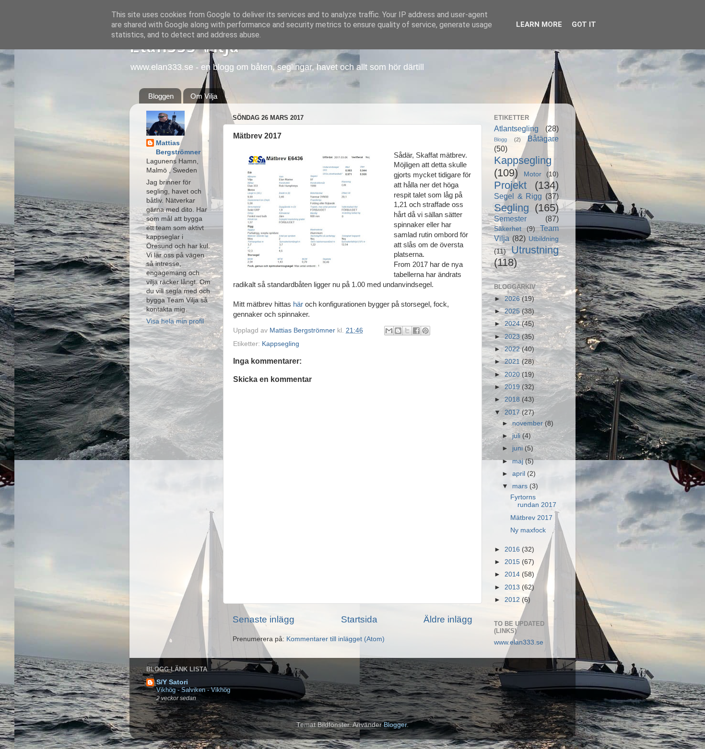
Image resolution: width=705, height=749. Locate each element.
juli (517, 435)
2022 (513, 349)
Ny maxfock (528, 530)
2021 (513, 361)
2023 (513, 336)
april (519, 473)
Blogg (500, 139)
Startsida (359, 619)
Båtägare (543, 138)
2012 (513, 599)
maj (518, 461)
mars (520, 486)
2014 (513, 574)
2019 (513, 387)
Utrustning (535, 250)
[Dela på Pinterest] (425, 330)
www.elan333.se (518, 642)
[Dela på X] (407, 330)
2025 (513, 311)
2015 (513, 561)
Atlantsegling (516, 128)
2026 (513, 298)
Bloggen (161, 96)
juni (518, 448)
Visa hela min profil (175, 321)
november (528, 423)
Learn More (539, 24)
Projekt (510, 185)
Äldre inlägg (447, 619)
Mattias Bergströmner (178, 147)
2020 (513, 374)
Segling (511, 208)
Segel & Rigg (518, 196)
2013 (513, 587)
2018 (513, 399)
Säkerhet (507, 228)
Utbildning (544, 238)
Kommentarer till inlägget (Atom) (335, 639)
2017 (513, 412)
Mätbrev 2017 (531, 517)
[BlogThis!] (398, 330)
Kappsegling (280, 343)
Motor (532, 174)
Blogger (395, 724)
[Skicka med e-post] (389, 330)
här (299, 304)
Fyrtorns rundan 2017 (533, 501)
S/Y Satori (172, 682)
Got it (584, 24)
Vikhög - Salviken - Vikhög (193, 689)
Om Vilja (203, 96)
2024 (513, 323)
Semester (510, 218)
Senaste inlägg (263, 619)
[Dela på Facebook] (416, 330)
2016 (513, 549)
